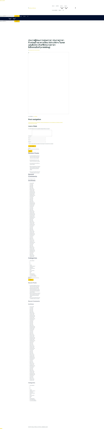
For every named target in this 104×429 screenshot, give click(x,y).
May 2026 (31, 186)
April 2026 (31, 187)
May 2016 (31, 245)
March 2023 (32, 221)
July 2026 (31, 184)
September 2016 (32, 242)
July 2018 (31, 350)
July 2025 (31, 197)
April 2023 (31, 220)
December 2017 (32, 233)
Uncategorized (32, 273)
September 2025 (32, 195)
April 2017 (31, 237)
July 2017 (31, 236)
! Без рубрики (32, 260)
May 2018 (31, 351)
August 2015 (32, 252)
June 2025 (31, 198)
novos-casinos (32, 270)
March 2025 (32, 201)
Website (29, 141)
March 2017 (31, 362)
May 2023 (31, 219)
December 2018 (32, 224)
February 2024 (32, 211)
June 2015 (31, 253)
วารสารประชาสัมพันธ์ (33, 400)
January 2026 (32, 190)
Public (31, 271)
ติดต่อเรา (60, 10)
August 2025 (32, 196)
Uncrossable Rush (32, 274)
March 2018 (31, 230)
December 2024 (32, 202)
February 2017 (32, 363)
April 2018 (31, 229)
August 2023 (32, 218)
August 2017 (32, 235)
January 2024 (32, 212)
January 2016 (32, 248)
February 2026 (32, 189)
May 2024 (31, 209)
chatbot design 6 (32, 266)
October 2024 (32, 328)
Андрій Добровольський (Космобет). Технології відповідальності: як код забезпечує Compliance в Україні (45, 122)
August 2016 (32, 243)
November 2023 (32, 214)
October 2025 (32, 317)
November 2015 (32, 373)
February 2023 (32, 222)
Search (29, 148)
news (30, 269)
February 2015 (32, 255)
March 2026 (32, 188)
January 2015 (32, 256)
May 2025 (31, 199)
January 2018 (32, 232)
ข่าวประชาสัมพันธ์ (54, 10)
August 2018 (32, 225)
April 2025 (31, 200)
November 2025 (32, 316)
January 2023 (32, 223)
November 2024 (32, 203)
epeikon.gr (31, 267)
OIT (63, 10)
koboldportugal (32, 268)
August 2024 (32, 206)
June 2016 (31, 244)
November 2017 (32, 234)
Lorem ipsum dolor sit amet (32, 123)
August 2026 (32, 183)
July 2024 (31, 207)
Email (29, 139)
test (30, 272)
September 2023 (32, 340)
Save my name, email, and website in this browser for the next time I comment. (41, 143)
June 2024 (31, 208)
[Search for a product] (75, 8)
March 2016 (31, 246)
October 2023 (32, 339)
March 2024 (32, 210)
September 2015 (32, 374)
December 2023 (32, 213)
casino (31, 389)
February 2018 (32, 231)
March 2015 (31, 254)
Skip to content (2, 0)
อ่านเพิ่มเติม (35, 116)
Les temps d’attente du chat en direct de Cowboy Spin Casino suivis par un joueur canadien (34, 156)
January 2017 (32, 241)
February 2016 (32, 247)
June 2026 (31, 185)
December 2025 (32, 191)
